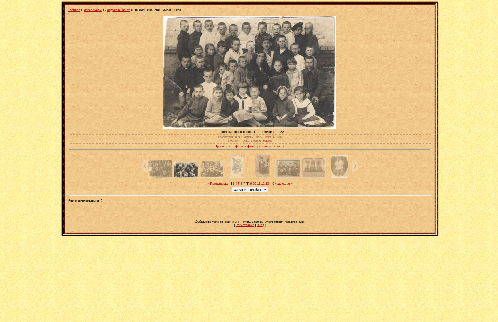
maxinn (267, 141)
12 (263, 183)
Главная (74, 10)
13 (267, 183)
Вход (260, 225)
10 (254, 183)
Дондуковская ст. (117, 10)
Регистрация (245, 225)
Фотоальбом (93, 10)
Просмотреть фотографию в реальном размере (250, 146)
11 (258, 183)
